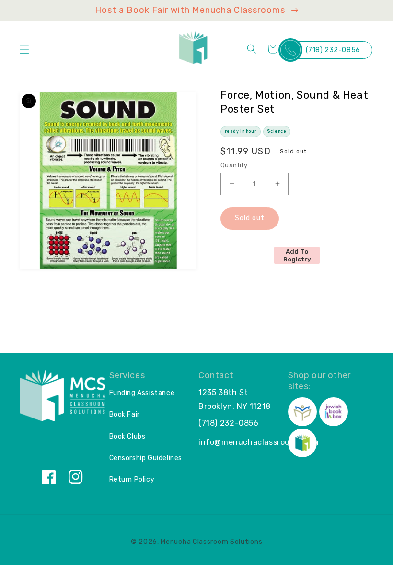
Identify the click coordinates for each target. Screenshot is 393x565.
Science (276, 131)
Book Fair (124, 414)
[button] (24, 49)
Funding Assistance (142, 393)
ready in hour (241, 131)
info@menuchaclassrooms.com (258, 442)
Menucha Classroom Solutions (211, 542)
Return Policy (132, 479)
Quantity (233, 165)
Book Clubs (127, 436)
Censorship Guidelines (146, 458)
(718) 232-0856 (333, 50)
